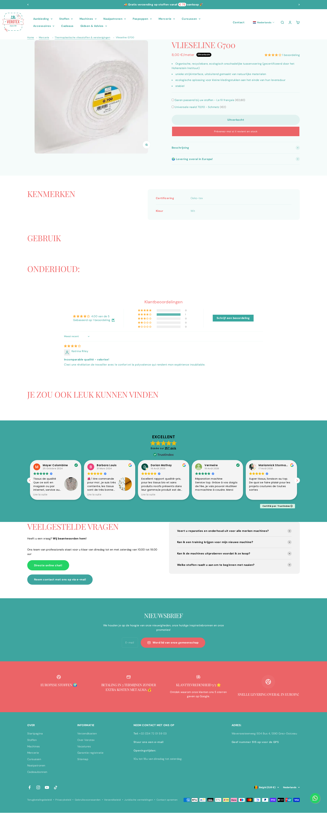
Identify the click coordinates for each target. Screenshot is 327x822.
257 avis (170, 448)
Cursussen (189, 19)
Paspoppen (140, 19)
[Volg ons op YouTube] (47, 787)
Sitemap (82, 759)
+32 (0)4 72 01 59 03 (153, 733)
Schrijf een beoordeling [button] (233, 318)
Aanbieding (41, 19)
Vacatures (84, 746)
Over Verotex (86, 740)
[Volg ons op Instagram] (38, 787)
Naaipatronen (113, 19)
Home (30, 37)
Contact (238, 22)
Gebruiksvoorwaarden (88, 799)
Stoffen (64, 19)
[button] (263, 22)
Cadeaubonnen (37, 772)
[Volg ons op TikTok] (55, 787)
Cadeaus (67, 26)
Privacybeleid (63, 799)
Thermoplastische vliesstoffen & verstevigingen (82, 37)
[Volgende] (299, 4)
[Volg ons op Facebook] (29, 787)
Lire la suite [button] (40, 494)
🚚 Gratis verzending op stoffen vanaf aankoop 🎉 (163, 4)
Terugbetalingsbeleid (39, 799)
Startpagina (35, 733)
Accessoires (42, 26)
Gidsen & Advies (92, 26)
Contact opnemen (167, 799)
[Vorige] (27, 4)
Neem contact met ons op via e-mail (60, 579)
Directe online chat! (48, 565)
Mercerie (165, 19)
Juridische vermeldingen (138, 799)
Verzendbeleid (112, 799)
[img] (72, 346)
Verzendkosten (87, 733)
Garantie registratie (90, 753)
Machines (86, 19)
